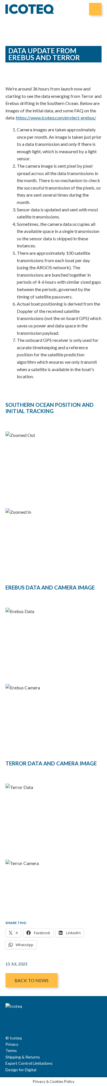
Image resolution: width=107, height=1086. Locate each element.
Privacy (11, 1044)
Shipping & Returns (22, 1057)
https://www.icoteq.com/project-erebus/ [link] (56, 117)
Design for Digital (20, 1069)
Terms (11, 1050)
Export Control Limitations (29, 1063)
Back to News (32, 980)
